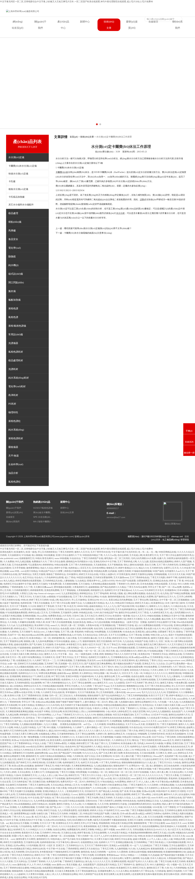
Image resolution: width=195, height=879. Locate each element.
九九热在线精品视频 (25, 670)
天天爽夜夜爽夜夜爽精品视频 (19, 711)
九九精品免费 (11, 714)
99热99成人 (56, 839)
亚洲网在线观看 (118, 861)
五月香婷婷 (54, 612)
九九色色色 (128, 641)
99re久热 (62, 775)
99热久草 (40, 622)
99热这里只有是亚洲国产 (80, 788)
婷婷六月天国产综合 (55, 647)
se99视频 (125, 676)
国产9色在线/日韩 (125, 606)
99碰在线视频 (153, 616)
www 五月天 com (71, 619)
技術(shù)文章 (109, 24)
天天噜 (36, 692)
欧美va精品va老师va (139, 657)
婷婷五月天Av (105, 616)
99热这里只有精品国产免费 (96, 813)
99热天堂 (155, 635)
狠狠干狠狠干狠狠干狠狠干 (69, 702)
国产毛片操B (35, 644)
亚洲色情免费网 (51, 590)
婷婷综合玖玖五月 (32, 686)
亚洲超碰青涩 (184, 778)
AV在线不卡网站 (42, 711)
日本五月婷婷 (171, 759)
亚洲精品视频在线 (124, 842)
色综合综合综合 (72, 609)
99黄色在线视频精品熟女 (115, 705)
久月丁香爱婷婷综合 (21, 743)
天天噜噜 (34, 823)
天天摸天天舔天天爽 (19, 654)
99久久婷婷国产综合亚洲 (91, 874)
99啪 (69, 756)
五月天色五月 (90, 616)
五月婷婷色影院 (21, 683)
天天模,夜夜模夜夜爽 (87, 698)
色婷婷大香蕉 (11, 689)
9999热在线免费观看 (50, 679)
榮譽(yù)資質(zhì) (132, 24)
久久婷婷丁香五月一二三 (44, 660)
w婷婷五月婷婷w (153, 813)
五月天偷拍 (84, 584)
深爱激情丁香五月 (166, 631)
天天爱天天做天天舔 (103, 839)
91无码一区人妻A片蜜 (123, 756)
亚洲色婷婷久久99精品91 (102, 816)
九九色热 (9, 788)
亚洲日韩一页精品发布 (93, 769)
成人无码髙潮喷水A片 (180, 612)
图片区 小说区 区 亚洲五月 (52, 845)
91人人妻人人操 (139, 816)
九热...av (4, 823)
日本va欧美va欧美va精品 (132, 813)
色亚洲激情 (83, 810)
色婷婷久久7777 (106, 842)
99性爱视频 (81, 772)
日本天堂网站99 (104, 756)
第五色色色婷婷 (171, 765)
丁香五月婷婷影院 (59, 855)
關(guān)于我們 (40, 24)
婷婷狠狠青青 (36, 590)
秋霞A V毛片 (18, 836)
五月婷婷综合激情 (173, 810)
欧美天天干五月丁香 (158, 695)
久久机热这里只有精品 (157, 718)
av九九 (164, 635)
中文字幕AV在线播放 (106, 750)
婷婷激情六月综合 (28, 714)
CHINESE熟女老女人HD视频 (29, 788)
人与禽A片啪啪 (52, 631)
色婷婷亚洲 (25, 603)
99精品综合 (157, 810)
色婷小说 (145, 797)
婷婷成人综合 (36, 654)
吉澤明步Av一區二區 (138, 765)
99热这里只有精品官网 (121, 823)
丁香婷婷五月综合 (159, 654)
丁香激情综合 (107, 679)
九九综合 (160, 663)
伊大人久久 (99, 868)
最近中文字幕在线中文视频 (68, 858)
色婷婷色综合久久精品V (83, 721)
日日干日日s (158, 737)
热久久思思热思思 (121, 778)
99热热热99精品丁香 (92, 555)
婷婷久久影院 (106, 670)
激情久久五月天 (81, 552)
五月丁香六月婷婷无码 (167, 564)
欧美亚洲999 (128, 660)
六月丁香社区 (179, 667)
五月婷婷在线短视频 (25, 794)
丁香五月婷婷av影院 (56, 743)
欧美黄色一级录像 (121, 616)
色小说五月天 (174, 829)
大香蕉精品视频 (166, 785)
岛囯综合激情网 (122, 794)
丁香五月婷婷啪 (10, 724)
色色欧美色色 (79, 622)
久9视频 (71, 743)
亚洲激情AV (170, 590)
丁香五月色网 (91, 797)
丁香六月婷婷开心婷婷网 (109, 801)
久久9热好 (110, 868)
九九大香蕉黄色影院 (67, 810)
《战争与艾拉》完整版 (136, 622)
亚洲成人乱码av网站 (15, 845)
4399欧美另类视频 (152, 820)
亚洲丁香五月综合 (64, 657)
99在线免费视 (150, 667)
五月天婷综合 (20, 861)
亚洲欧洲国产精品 (95, 689)
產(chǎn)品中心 (63, 24)
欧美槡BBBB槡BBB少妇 (174, 852)
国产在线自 (45, 797)
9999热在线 (86, 868)
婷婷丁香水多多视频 (61, 721)
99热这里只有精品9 (131, 737)
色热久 (166, 606)
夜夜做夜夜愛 (157, 848)
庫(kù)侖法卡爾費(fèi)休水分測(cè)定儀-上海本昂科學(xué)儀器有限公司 (43, 512)
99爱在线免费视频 (47, 673)
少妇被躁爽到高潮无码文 (139, 804)
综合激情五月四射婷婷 (16, 785)
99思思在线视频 (84, 577)
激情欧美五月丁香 (155, 868)
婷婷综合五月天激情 (45, 651)
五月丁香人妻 (67, 631)
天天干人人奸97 (101, 836)
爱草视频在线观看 (62, 587)
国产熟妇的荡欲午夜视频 (172, 855)
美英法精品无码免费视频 (120, 600)
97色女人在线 (39, 743)
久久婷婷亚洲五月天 (159, 612)
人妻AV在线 (119, 692)
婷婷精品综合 (86, 593)
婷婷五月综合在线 (147, 730)
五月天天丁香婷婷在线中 (96, 845)
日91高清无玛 (31, 852)
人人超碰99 (19, 874)
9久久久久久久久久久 (152, 775)
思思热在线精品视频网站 (161, 561)
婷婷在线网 (87, 628)
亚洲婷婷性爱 (6, 628)
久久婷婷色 (13, 631)
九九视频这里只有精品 (93, 603)
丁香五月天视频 (66, 772)
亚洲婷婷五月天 (29, 775)
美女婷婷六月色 (41, 625)
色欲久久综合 (46, 568)
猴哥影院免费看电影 (157, 778)
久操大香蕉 (71, 638)
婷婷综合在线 (175, 654)
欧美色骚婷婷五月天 (111, 660)
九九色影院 (119, 683)
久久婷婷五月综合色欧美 (52, 692)
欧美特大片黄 (14, 695)
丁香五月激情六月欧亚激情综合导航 (110, 785)
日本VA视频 (182, 590)
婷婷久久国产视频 (182, 561)
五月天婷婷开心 (151, 788)
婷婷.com (172, 753)
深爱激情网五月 (144, 580)
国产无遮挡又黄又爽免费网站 (98, 663)
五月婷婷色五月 (15, 737)
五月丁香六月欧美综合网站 (86, 596)
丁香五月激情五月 (137, 785)
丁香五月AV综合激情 (137, 587)
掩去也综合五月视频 (19, 823)
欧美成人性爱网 (145, 596)
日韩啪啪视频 (160, 574)
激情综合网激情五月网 (14, 756)
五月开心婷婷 (57, 708)
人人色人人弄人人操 (47, 775)
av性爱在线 (25, 609)
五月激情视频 (106, 737)
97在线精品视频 (74, 651)
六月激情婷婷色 (64, 727)
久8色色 (177, 762)
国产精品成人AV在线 (108, 791)
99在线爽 (76, 753)
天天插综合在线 (68, 832)
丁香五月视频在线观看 (140, 810)
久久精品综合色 (178, 606)
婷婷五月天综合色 (18, 797)
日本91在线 (131, 596)
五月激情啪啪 (79, 660)
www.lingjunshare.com (174, 660)
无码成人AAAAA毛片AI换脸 (150, 743)
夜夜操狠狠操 (89, 826)
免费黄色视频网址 (131, 721)
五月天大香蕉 (104, 638)
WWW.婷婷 (83, 816)
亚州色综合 (147, 705)
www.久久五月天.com (151, 721)
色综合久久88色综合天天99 (27, 750)
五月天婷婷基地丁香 (21, 781)
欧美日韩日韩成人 (71, 711)
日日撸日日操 (38, 781)
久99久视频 (184, 689)
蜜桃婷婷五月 (32, 756)
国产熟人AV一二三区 (59, 807)
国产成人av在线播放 (125, 679)
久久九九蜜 (143, 561)
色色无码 (98, 628)
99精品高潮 (179, 839)
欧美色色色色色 (131, 753)
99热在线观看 (160, 584)
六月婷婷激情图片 (20, 590)
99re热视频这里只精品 (20, 848)
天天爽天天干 (37, 772)
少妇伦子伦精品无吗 (104, 609)
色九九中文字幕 (110, 775)
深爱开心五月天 (171, 568)
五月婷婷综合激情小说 (115, 619)
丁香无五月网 (106, 848)
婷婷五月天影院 (178, 791)
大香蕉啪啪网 (82, 590)
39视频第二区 (75, 813)
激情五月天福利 (39, 584)
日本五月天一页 (12, 657)
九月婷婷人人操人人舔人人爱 (35, 708)
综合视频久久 (141, 606)
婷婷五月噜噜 (87, 829)
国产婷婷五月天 (23, 762)
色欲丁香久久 (101, 743)
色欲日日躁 (120, 730)
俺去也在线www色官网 (32, 635)
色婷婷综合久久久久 (27, 673)
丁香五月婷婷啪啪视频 (136, 695)
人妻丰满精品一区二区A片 (95, 702)
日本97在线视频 (140, 772)
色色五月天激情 (121, 670)
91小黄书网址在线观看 (181, 641)
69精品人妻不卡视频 (105, 829)
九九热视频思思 (186, 702)
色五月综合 (28, 577)
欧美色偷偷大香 (128, 743)
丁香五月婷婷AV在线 (10, 600)
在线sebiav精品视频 (45, 702)
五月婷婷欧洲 (160, 708)
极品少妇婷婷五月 (16, 829)
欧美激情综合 (157, 603)
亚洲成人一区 (6, 813)
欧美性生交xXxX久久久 (156, 829)
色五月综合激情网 (133, 628)
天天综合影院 (23, 772)
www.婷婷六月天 (123, 829)
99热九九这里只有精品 (25, 727)
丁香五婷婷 (170, 737)
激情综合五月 (142, 864)
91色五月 (71, 606)
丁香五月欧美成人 (156, 842)
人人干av (56, 714)
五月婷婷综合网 (69, 670)
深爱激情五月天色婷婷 (23, 753)
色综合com (39, 631)
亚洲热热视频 (29, 616)
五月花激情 (48, 644)
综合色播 (183, 756)
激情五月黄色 (166, 683)
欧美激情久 (19, 552)
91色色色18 (128, 631)
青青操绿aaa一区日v (116, 855)
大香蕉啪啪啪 (139, 718)
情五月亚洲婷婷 (104, 641)
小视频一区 (175, 864)
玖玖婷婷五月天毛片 (154, 590)
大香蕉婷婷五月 (79, 587)
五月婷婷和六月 (17, 718)
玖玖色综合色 (135, 727)
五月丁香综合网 (140, 600)
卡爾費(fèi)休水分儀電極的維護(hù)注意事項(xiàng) (88, 233)
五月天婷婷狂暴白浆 (87, 638)
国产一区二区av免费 (171, 587)
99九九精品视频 (22, 561)
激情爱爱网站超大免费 (24, 813)
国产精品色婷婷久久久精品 (113, 587)
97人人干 (31, 864)
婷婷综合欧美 (38, 848)
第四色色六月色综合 (139, 670)
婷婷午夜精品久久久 (127, 568)
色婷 (46, 698)
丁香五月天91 (24, 596)
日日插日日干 (102, 721)
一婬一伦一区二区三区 (94, 651)
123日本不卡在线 (159, 714)
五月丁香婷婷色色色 (139, 577)
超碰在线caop (64, 673)
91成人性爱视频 (186, 759)
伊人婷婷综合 (85, 673)
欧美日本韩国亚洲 (77, 689)
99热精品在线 (85, 612)
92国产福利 (158, 571)
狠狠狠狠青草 (140, 823)
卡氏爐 (12, 181)
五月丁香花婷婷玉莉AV (175, 670)
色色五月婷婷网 (97, 852)
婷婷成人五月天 (72, 785)
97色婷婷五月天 (111, 810)
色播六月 (161, 558)
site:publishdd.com (9, 558)
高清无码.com (93, 660)
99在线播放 (49, 555)
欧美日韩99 (188, 810)
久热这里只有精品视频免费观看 (39, 871)
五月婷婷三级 (42, 807)
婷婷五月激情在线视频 (80, 718)
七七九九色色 (23, 858)
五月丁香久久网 (76, 667)
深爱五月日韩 (9, 858)
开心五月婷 (5, 590)
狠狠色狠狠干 (93, 695)
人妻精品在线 (18, 746)
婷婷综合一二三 (72, 868)
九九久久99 (90, 714)
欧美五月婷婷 (178, 861)
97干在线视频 (58, 778)
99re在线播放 (16, 769)
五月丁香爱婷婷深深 (31, 695)
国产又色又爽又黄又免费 (110, 753)
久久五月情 (103, 804)
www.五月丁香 (128, 689)
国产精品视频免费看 (115, 698)
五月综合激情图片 (177, 845)
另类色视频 (138, 829)
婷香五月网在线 (177, 727)
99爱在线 (88, 631)
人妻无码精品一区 (74, 647)
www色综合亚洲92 (35, 746)
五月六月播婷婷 (178, 619)
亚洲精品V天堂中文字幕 (172, 616)
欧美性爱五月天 (150, 555)
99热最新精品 (117, 622)
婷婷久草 (134, 584)
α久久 (8, 864)
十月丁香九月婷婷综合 (109, 762)
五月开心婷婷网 (184, 596)
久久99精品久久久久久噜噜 (39, 829)
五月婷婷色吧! (164, 667)
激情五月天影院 (74, 769)
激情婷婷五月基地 (117, 804)
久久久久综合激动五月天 (70, 826)
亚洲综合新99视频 (137, 852)
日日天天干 (127, 673)
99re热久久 (115, 673)
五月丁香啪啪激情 (44, 759)
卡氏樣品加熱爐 (17, 197)
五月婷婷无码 (156, 568)
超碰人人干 (76, 641)
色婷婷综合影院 (170, 820)
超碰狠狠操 (93, 587)
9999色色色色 (129, 801)
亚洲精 (146, 635)
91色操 (103, 596)
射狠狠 (38, 791)
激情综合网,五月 (112, 676)
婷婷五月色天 (139, 868)
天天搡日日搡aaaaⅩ (43, 587)
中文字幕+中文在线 (55, 848)
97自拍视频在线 (64, 596)
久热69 (17, 775)
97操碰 (101, 698)
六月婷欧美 (78, 756)
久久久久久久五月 (101, 861)
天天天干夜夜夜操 (86, 692)
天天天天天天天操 (176, 574)
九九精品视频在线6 (103, 765)
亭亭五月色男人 (72, 686)
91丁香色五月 (113, 644)
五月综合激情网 (98, 832)
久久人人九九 (109, 606)
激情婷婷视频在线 (116, 596)
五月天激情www (121, 577)
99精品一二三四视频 (137, 855)
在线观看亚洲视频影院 (53, 868)
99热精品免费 (100, 571)
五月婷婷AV (114, 743)
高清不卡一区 (14, 635)
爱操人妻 (113, 702)
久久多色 (98, 676)
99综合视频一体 (101, 673)
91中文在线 (33, 797)
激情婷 (75, 673)
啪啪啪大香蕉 (6, 644)
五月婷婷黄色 (156, 657)
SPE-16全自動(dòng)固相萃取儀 (43, 517)
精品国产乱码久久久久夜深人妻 (142, 861)
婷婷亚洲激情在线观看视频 (28, 580)
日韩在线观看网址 (185, 737)
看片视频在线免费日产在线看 (127, 663)
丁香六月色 (132, 730)
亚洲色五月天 (148, 663)
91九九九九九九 (90, 753)
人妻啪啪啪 (68, 580)
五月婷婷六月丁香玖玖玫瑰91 (63, 816)
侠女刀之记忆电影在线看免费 (128, 667)
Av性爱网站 (120, 781)
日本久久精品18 (157, 858)
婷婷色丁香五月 (92, 667)
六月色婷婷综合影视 (53, 577)
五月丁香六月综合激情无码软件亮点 (177, 555)
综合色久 (38, 577)
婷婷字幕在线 (83, 832)
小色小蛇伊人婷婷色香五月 (118, 711)
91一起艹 (134, 845)
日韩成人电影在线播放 (182, 813)
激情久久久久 (50, 654)
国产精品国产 (64, 753)
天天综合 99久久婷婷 (178, 584)
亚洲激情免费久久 (106, 871)
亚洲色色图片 (6, 552)
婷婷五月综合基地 (123, 839)
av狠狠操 (51, 596)
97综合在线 (166, 625)
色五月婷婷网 (17, 852)
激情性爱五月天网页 (25, 839)
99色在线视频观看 (119, 727)
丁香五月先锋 (164, 861)
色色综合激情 (137, 676)
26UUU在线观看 (154, 698)
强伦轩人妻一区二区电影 (72, 625)
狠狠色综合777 (29, 676)
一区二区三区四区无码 (167, 730)
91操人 (167, 657)
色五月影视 (103, 826)
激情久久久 (183, 724)
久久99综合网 (99, 788)
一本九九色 (172, 702)
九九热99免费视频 (44, 641)
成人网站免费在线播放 (134, 593)
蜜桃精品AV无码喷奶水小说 (79, 561)
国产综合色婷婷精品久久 (113, 695)
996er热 (56, 832)
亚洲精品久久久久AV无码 (47, 705)
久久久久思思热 (78, 679)
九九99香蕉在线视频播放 (45, 801)
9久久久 (103, 600)
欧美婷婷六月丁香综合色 (142, 871)
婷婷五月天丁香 (41, 855)
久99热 (39, 810)
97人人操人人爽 (146, 781)
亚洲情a (99, 619)
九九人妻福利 (173, 676)
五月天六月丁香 (47, 823)
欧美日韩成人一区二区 (40, 638)
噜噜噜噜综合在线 (135, 686)
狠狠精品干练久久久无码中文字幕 (121, 654)
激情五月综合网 (145, 609)
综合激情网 (36, 683)
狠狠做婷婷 (17, 871)
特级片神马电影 (62, 765)
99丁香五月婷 (57, 676)
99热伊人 (39, 619)
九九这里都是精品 (69, 593)
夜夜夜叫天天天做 (30, 832)
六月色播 (162, 702)
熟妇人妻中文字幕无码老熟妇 (176, 804)
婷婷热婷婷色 (87, 609)
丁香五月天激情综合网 (38, 785)
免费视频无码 (52, 781)
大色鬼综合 (131, 734)
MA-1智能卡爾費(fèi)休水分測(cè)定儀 (43, 521)
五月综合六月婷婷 (55, 609)
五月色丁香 (60, 606)
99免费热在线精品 (115, 724)
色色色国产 (177, 711)
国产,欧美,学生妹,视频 (130, 791)
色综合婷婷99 (12, 609)
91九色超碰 (153, 855)
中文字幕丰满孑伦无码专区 (124, 552)
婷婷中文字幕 (60, 568)
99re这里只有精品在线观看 (71, 801)
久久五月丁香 (12, 651)
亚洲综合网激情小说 (183, 625)
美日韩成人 (176, 788)
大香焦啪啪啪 (79, 695)
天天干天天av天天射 (135, 724)
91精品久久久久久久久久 (155, 673)
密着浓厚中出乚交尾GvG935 (100, 580)
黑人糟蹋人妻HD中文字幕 (49, 670)
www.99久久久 (184, 679)
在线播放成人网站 (47, 734)
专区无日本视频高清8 (123, 714)
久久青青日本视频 (142, 769)
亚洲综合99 (93, 600)
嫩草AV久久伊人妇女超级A (176, 794)
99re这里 (146, 737)
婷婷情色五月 (92, 781)
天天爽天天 (161, 753)
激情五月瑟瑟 (157, 638)
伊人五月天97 (178, 686)
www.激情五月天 (139, 778)
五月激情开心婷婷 (69, 612)
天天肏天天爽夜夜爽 (64, 871)
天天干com (111, 647)
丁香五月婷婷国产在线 (92, 558)
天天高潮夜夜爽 (114, 631)
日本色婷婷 (59, 644)
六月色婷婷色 (25, 826)
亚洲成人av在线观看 (119, 845)
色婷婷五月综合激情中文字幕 (17, 584)
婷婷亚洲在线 (174, 673)
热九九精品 (9, 580)
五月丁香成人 (93, 679)
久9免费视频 (116, 721)
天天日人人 (5, 638)
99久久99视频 (43, 864)
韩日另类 (110, 651)
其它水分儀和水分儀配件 (21, 204)
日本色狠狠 (62, 689)
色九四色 (164, 593)
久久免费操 (8, 561)
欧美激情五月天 (123, 868)
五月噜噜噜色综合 (119, 657)
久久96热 (12, 622)
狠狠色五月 (111, 568)
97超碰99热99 (86, 676)
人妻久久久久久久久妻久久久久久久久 (95, 730)
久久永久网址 (122, 871)
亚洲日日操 (177, 743)
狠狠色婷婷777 (120, 765)
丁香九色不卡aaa (101, 686)
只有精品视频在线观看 (52, 686)
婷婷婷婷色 (48, 564)
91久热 (131, 848)
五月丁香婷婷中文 (126, 864)
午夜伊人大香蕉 (100, 708)
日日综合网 (56, 711)
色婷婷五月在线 (134, 644)
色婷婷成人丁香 (7, 660)
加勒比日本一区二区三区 (120, 772)
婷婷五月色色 (50, 810)
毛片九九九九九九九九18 (153, 692)
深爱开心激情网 (131, 858)
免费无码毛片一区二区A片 (72, 781)
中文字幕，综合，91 (68, 654)
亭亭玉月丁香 (154, 587)
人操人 (47, 874)
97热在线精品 (106, 781)
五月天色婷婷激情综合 (126, 609)
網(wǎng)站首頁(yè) (17, 24)
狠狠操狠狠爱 (28, 810)
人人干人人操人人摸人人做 (159, 839)
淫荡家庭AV (172, 692)
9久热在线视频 (69, 698)
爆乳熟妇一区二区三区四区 (117, 558)
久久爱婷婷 (122, 852)
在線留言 (169, 5)
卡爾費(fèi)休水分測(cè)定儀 (23, 166)
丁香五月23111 (165, 762)
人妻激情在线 (107, 794)
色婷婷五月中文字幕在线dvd (118, 590)
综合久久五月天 (138, 616)
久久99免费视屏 (40, 836)
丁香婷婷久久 (132, 708)
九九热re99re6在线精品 (54, 820)
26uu (14, 698)
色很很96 (65, 679)
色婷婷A (166, 813)
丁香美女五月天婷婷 (58, 813)
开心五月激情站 (78, 600)
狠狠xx (90, 622)
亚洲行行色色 (85, 708)
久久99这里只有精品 (117, 832)
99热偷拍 (9, 679)
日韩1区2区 (135, 759)
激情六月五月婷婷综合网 (15, 730)
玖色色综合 (75, 558)
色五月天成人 (41, 816)
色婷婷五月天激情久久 (99, 657)
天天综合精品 (57, 785)
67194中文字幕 (10, 820)
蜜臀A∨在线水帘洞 (23, 692)
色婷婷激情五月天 (71, 762)
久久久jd (11, 625)
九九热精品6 (146, 845)
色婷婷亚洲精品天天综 (147, 801)
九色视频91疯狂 (126, 702)
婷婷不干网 (171, 577)
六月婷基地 (160, 871)
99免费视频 (99, 631)
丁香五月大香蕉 (171, 775)
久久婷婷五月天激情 (77, 759)
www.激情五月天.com (102, 683)
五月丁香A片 (107, 667)
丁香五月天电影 (157, 577)
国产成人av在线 (104, 778)
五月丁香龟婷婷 (101, 593)
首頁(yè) (74, 137)
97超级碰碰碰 (23, 647)
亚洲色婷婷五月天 (74, 791)
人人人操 (136, 797)
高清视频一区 (64, 663)
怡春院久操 (42, 813)
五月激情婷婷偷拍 (65, 734)
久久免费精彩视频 (26, 807)
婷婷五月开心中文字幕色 (86, 823)
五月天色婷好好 (117, 686)
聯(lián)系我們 (182, 5)
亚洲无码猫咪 (175, 718)
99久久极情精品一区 (159, 864)
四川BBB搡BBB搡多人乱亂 (30, 698)
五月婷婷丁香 (50, 663)
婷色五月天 (153, 683)
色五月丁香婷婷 (122, 816)
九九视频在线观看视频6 (31, 724)
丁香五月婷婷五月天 (173, 651)
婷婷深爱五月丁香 (84, 743)
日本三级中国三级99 (175, 603)
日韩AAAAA (91, 801)
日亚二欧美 (164, 641)
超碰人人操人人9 (125, 750)
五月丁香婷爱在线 (11, 708)
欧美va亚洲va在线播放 (23, 765)
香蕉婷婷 (79, 631)
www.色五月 (168, 740)
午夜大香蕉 (61, 788)
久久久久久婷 (77, 807)
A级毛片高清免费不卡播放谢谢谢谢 (109, 820)
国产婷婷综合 (24, 574)
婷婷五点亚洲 (43, 676)
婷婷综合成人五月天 (38, 612)
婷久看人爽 (162, 772)
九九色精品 (80, 580)
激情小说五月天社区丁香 (94, 644)
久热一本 (138, 673)
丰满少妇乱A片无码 (37, 877)
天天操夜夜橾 (99, 564)
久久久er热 (76, 804)
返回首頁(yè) (157, 5)
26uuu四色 (42, 616)
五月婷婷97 (45, 832)
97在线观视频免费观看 (16, 612)
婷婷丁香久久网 (125, 769)
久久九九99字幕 (54, 861)
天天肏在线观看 (147, 753)
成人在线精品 (16, 686)
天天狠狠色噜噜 (69, 584)
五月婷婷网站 (140, 842)
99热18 (24, 600)
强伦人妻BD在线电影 (134, 564)
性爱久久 (153, 641)
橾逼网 (52, 804)
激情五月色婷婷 (174, 871)
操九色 (88, 861)
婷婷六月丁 (132, 781)
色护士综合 (89, 756)
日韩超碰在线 (165, 750)
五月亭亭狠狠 (18, 568)
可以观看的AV (34, 564)
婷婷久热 (142, 651)
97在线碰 (26, 555)
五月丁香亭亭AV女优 (100, 552)
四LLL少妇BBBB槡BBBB (92, 711)
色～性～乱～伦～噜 (147, 552)
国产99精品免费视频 (180, 593)
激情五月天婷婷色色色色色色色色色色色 (112, 718)
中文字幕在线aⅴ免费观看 (167, 781)
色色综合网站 (59, 829)
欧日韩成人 (187, 829)
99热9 (38, 558)
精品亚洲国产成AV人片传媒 (110, 807)
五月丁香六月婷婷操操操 (80, 564)
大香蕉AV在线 (92, 625)
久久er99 (130, 698)
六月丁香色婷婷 (27, 651)
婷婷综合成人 (20, 628)
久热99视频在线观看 (176, 842)
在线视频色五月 (23, 660)
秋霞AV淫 (184, 730)
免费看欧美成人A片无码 (59, 616)
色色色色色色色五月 (180, 746)
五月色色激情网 (19, 564)
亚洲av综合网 (148, 791)
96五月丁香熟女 (112, 689)
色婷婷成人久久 (27, 689)
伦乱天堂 (12, 759)
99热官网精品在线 (167, 552)
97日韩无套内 (123, 574)
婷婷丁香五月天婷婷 (38, 600)
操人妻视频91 (156, 765)
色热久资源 (75, 628)
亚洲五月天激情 (135, 820)
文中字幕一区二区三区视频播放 (174, 600)
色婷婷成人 (73, 568)
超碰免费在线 (41, 753)
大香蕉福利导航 (174, 858)
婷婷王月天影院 (134, 619)
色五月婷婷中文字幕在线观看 (74, 705)
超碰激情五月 (38, 647)
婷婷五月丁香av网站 (141, 794)
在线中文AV (111, 769)
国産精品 (153, 600)
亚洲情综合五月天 (64, 823)
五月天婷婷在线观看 (166, 679)
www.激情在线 (19, 864)
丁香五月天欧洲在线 (37, 628)
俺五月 (28, 836)
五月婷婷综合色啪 (144, 647)
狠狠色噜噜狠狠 (154, 852)
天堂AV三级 (77, 616)
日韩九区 (103, 635)
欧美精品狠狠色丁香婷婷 (27, 679)
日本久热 (35, 858)
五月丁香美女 (80, 657)
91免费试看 (86, 785)
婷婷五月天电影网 (53, 619)
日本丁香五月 (170, 609)
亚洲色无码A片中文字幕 (104, 561)
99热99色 (61, 651)
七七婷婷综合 (113, 788)
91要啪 (167, 743)
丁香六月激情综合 (44, 718)
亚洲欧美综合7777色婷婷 (22, 619)
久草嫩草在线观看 (26, 622)
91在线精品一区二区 (97, 772)
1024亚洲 (157, 807)
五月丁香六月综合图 (60, 603)
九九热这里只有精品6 (183, 750)
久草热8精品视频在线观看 (102, 584)
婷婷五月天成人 (142, 603)
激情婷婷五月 (134, 705)
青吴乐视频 (71, 864)
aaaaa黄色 (182, 698)
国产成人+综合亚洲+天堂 (26, 721)
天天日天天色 (169, 698)
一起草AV (111, 852)
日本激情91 (72, 574)
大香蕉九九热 (26, 593)
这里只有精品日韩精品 (84, 750)
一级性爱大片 (47, 858)
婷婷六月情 (179, 801)
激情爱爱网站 (32, 568)
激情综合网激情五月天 (145, 702)
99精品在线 (140, 750)
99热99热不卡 (162, 791)
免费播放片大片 (39, 561)
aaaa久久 (55, 625)
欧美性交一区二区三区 (130, 775)
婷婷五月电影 (60, 759)
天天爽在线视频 (64, 660)
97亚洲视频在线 (107, 625)
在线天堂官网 (138, 711)
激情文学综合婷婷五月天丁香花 (133, 612)
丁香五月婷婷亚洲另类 (150, 740)
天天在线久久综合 (121, 797)
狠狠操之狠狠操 (104, 714)
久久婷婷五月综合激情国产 (55, 667)
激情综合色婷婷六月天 (179, 714)
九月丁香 (41, 727)
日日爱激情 (100, 855)
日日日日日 (55, 698)
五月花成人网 (135, 555)
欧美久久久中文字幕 (172, 721)
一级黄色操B (85, 654)
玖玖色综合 (53, 628)
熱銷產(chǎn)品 (41, 502)
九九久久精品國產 (151, 619)
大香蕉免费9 (163, 746)
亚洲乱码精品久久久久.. (54, 791)
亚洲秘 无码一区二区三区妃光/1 (57, 695)
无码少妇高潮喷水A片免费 (143, 558)
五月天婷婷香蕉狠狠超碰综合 (150, 689)
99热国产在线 (141, 641)
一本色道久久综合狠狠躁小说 (52, 769)
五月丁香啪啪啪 (67, 590)
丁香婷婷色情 (14, 702)
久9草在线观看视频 (49, 737)
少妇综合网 (157, 794)
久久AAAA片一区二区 (94, 647)
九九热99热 (173, 708)
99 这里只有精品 (26, 705)
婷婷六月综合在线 (11, 810)
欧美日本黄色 (95, 705)
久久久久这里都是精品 (182, 657)
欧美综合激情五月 (64, 750)
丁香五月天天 (159, 676)
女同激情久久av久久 (174, 571)
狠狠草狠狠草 (89, 641)
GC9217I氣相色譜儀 (43, 508)
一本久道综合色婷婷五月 (129, 826)
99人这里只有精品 (170, 628)
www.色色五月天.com (176, 823)
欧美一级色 (31, 552)
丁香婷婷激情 (16, 587)
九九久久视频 (50, 724)
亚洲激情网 (15, 676)
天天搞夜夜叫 (14, 555)
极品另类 (166, 619)
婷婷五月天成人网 (25, 759)
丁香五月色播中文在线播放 (21, 791)
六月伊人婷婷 (156, 670)
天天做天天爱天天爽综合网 (24, 734)
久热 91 (168, 868)
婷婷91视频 (186, 874)
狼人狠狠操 (37, 555)
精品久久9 (143, 568)
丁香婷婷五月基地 (124, 625)
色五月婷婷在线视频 (145, 679)
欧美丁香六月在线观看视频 (59, 622)
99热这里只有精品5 (124, 603)
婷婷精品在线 (9, 647)
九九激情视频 (120, 848)
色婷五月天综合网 (89, 762)
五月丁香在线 (135, 635)
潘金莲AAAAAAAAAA (88, 670)
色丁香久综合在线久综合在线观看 (68, 797)
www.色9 (53, 753)
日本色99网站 (98, 568)
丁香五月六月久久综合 (91, 775)
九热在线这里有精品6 (114, 628)
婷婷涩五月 (73, 775)
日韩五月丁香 (47, 750)
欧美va (15, 740)
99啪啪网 (142, 734)
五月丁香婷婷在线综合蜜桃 (16, 868)
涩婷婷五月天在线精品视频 (30, 663)
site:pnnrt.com (133, 692)
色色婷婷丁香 (171, 756)
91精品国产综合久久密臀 (51, 571)
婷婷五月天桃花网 (8, 705)
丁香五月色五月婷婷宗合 (21, 855)
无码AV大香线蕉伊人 (38, 730)
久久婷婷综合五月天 (121, 740)
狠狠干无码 (44, 721)
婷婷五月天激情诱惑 (13, 842)
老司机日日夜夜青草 (13, 778)
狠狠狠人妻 (29, 641)
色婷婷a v (187, 587)
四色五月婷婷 (105, 797)
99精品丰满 (49, 788)
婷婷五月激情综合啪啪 (141, 574)
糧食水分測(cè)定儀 (18, 189)
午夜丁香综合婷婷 (160, 769)
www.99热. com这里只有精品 (23, 571)
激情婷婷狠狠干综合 (54, 746)
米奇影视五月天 (73, 644)
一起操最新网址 (61, 718)
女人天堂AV (152, 750)
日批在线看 (90, 807)
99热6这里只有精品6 (45, 689)
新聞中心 (85, 21)
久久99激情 (100, 724)
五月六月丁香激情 (18, 606)
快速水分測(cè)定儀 (18, 173)
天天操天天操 (39, 596)
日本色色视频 (146, 584)
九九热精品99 (166, 801)
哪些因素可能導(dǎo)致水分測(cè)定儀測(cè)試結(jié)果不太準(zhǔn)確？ (98, 228)
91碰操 (117, 737)
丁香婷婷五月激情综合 (73, 861)
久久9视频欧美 (89, 804)
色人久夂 (109, 603)
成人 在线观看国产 (87, 864)
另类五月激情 (38, 574)
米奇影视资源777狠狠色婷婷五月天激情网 (60, 852)
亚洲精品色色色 (160, 580)
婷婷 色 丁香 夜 (176, 580)
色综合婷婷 (122, 555)
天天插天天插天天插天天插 (167, 705)
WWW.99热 (82, 606)
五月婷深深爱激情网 (102, 577)
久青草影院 (5, 740)
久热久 (153, 772)
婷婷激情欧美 (58, 638)
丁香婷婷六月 (122, 584)
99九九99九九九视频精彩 (158, 711)
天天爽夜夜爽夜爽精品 (82, 765)
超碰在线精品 (95, 606)
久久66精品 (5, 753)
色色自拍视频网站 (150, 826)
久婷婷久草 (101, 734)
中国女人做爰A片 (107, 574)
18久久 (37, 667)
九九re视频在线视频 (23, 667)
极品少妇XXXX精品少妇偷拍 (62, 730)
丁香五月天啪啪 (160, 845)
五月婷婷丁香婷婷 (36, 861)
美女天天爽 (150, 564)
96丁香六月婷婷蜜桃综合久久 (57, 683)
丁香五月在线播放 (40, 603)
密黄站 (179, 631)
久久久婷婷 (86, 686)
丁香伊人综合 (155, 660)
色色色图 (64, 628)
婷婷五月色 (74, 855)
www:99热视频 (62, 558)
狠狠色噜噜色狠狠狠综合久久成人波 (139, 762)
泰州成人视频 (116, 593)
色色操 (148, 676)
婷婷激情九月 (96, 590)
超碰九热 (140, 698)
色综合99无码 (88, 619)
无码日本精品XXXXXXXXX (100, 759)
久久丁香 (28, 587)
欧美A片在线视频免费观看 (158, 836)
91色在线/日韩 (26, 740)
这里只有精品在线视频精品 (53, 756)
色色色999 (70, 746)
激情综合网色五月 (116, 734)
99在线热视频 (144, 807)
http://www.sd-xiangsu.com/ (47, 593)
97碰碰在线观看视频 (141, 571)
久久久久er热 (110, 555)
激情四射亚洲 (71, 708)
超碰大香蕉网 (139, 839)
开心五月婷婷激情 (104, 692)
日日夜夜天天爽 (53, 762)
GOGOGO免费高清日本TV (156, 727)
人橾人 (15, 638)
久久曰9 (32, 606)
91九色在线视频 (102, 622)
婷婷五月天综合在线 (88, 574)
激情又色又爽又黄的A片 (154, 644)
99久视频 (51, 727)
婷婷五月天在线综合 (89, 848)
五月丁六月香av (142, 714)
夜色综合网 (5, 816)
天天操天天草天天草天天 (87, 737)
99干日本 (117, 641)
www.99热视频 (122, 759)
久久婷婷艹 (78, 727)
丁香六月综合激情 (56, 561)
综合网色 (156, 804)
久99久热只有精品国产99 (105, 612)
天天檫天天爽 (9, 801)
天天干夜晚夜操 (114, 564)
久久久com (138, 590)
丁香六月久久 (18, 816)
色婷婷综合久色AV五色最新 (143, 746)
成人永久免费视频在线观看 (147, 625)
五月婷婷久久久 (66, 737)
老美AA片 (165, 788)
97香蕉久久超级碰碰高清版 (95, 858)
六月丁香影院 (169, 807)
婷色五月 (24, 638)
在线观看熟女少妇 (89, 842)
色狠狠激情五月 (26, 558)
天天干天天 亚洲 (116, 708)
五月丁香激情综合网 (13, 641)
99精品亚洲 (87, 571)
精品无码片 (65, 600)
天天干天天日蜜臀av (118, 635)
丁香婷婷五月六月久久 (72, 714)
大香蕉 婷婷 (97, 654)
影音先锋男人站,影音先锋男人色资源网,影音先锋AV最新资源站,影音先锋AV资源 (72, 740)
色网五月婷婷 (124, 571)
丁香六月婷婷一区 (84, 836)
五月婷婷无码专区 (156, 734)
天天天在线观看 (155, 816)
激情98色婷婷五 (73, 778)
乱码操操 (112, 571)
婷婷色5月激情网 (72, 571)
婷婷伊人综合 (96, 810)
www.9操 (124, 810)
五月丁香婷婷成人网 (126, 561)
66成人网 (54, 600)
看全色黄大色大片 (152, 628)
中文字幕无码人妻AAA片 (67, 842)
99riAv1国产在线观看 (125, 580)
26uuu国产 (158, 756)
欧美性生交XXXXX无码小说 (123, 836)
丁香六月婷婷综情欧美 (139, 638)
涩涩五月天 (85, 568)
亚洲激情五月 (152, 724)
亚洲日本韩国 (72, 676)
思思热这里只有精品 (106, 864)
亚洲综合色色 (175, 797)
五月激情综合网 (31, 842)
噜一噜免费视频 (31, 737)
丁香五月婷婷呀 (65, 552)
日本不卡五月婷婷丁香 (136, 683)
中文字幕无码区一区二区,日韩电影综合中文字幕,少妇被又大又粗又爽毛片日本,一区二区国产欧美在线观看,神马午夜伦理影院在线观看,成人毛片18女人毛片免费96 (76, 1)
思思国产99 (5, 743)
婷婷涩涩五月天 (119, 638)
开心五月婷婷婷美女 (47, 552)
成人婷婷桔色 (141, 660)
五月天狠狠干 (26, 631)
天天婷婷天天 (48, 657)
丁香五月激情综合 (143, 756)
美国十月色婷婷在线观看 (180, 635)
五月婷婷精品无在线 (52, 580)
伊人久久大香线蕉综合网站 (65, 874)
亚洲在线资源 (30, 769)
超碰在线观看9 (21, 644)
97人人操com (6, 667)
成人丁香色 (70, 577)
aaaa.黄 (30, 816)
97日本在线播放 (61, 641)
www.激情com (58, 864)
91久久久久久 (130, 807)
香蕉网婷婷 (104, 823)
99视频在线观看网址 (173, 816)
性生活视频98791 (84, 839)
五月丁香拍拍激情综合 (86, 871)
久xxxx (74, 794)
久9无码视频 (32, 845)
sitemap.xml (177, 536)
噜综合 (135, 740)
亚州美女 (30, 718)
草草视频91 (71, 692)
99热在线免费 (60, 564)
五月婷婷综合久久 (74, 845)
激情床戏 (85, 852)
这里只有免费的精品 (31, 657)
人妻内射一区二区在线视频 (61, 836)
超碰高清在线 (50, 635)
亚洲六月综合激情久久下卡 (68, 555)
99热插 (112, 826)
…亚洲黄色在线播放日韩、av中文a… (75, 724)
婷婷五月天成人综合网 (163, 832)
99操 (123, 644)
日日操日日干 (91, 791)
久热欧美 (114, 813)
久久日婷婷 (152, 785)
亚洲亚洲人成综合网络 (146, 631)
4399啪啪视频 (38, 609)
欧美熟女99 (143, 654)
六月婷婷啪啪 (179, 868)
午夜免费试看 (54, 584)
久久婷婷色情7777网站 (132, 788)
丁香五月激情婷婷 (168, 724)
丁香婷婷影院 (72, 848)
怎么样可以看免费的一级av (179, 663)
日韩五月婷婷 (89, 778)
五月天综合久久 (24, 801)
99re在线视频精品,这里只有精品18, (31, 804)
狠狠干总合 (76, 603)
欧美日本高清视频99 (176, 734)
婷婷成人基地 (6, 877)
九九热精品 (64, 794)
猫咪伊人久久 (155, 606)
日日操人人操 (146, 708)
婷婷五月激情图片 (183, 740)
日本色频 (158, 609)
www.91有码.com (159, 797)
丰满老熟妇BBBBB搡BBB (140, 832)
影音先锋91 (47, 558)
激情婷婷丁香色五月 (44, 765)
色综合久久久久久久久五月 (116, 746)
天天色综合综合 (89, 635)
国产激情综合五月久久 (165, 596)
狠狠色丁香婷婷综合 (56, 574)
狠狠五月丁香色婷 (45, 606)
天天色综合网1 (176, 772)
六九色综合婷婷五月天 (152, 759)
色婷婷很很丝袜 (47, 842)
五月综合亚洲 (171, 689)
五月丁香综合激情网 (81, 683)
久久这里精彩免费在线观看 (177, 848)
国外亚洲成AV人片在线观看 (173, 826)
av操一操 (12, 663)
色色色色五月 (152, 593)
